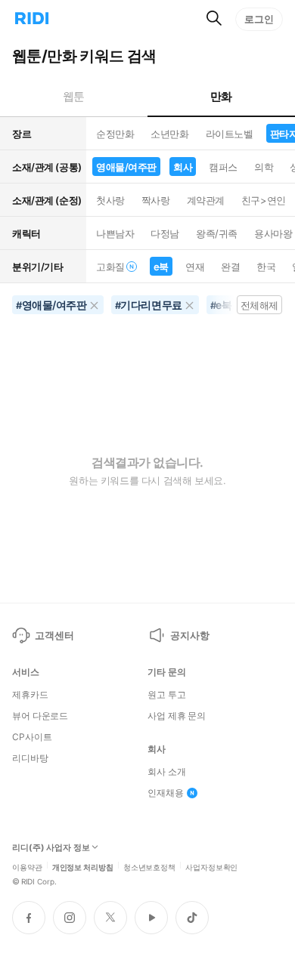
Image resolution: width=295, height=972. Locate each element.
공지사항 (189, 635)
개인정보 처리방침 (82, 866)
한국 (265, 267)
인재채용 (166, 793)
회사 (182, 167)
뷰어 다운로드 (40, 716)
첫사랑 (110, 200)
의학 (263, 167)
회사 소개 (166, 772)
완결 (230, 267)
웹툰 (74, 96)
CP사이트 (31, 737)
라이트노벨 (229, 134)
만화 (221, 96)
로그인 (259, 19)
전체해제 (259, 305)
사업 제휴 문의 (177, 716)
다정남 (165, 233)
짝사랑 (155, 200)
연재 (194, 267)
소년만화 (169, 134)
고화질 (110, 267)
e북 (161, 267)
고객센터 (54, 635)
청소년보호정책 (149, 866)
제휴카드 (30, 695)
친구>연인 (263, 200)
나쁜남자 (115, 233)
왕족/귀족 (217, 233)
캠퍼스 (223, 167)
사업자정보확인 (211, 866)
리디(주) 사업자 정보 (51, 848)
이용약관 (27, 866)
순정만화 (115, 134)
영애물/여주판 (126, 167)
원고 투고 (166, 695)
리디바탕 (30, 758)
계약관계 (206, 200)
